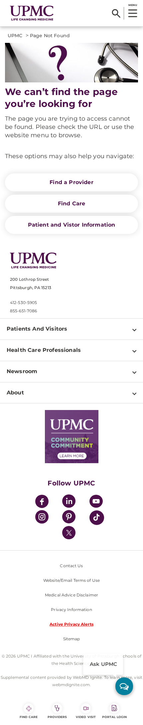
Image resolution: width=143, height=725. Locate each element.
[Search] (116, 13)
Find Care (71, 203)
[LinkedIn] (68, 502)
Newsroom (22, 371)
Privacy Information (71, 609)
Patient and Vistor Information (71, 225)
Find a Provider (71, 182)
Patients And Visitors (37, 329)
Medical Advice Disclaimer (71, 594)
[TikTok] (96, 517)
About (15, 392)
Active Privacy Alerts (71, 624)
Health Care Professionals (44, 350)
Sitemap (71, 638)
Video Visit (86, 717)
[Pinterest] (68, 518)
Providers (57, 717)
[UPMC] (32, 13)
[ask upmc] (124, 686)
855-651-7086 (23, 310)
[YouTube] (96, 502)
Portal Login (114, 717)
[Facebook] (42, 502)
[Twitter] (68, 532)
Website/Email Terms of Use (71, 580)
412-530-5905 (23, 302)
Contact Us (71, 565)
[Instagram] (42, 518)
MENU (132, 5)
